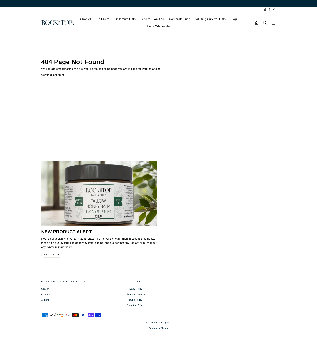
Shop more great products (158, 225)
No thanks (158, 233)
